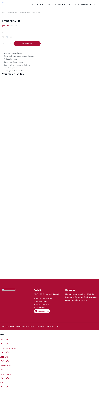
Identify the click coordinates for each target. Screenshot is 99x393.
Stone (3, 36)
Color (3, 33)
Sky (7, 36)
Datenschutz (50, 326)
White (11, 36)
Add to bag (28, 43)
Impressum (40, 326)
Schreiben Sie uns (43, 311)
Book (4, 224)
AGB (58, 326)
